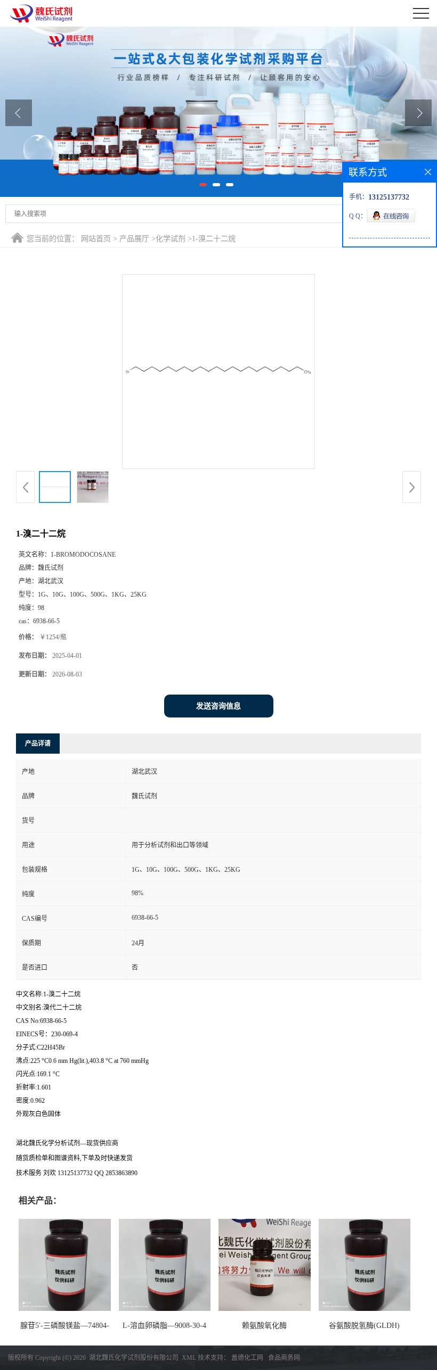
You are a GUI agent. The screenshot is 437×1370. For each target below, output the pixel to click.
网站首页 (96, 239)
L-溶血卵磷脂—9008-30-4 (164, 1326)
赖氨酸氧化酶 (264, 1326)
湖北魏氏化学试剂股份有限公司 (134, 1357)
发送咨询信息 (218, 706)
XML (189, 1357)
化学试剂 (170, 239)
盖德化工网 (247, 1357)
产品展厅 (134, 239)
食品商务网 (284, 1357)
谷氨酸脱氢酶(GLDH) (364, 1326)
